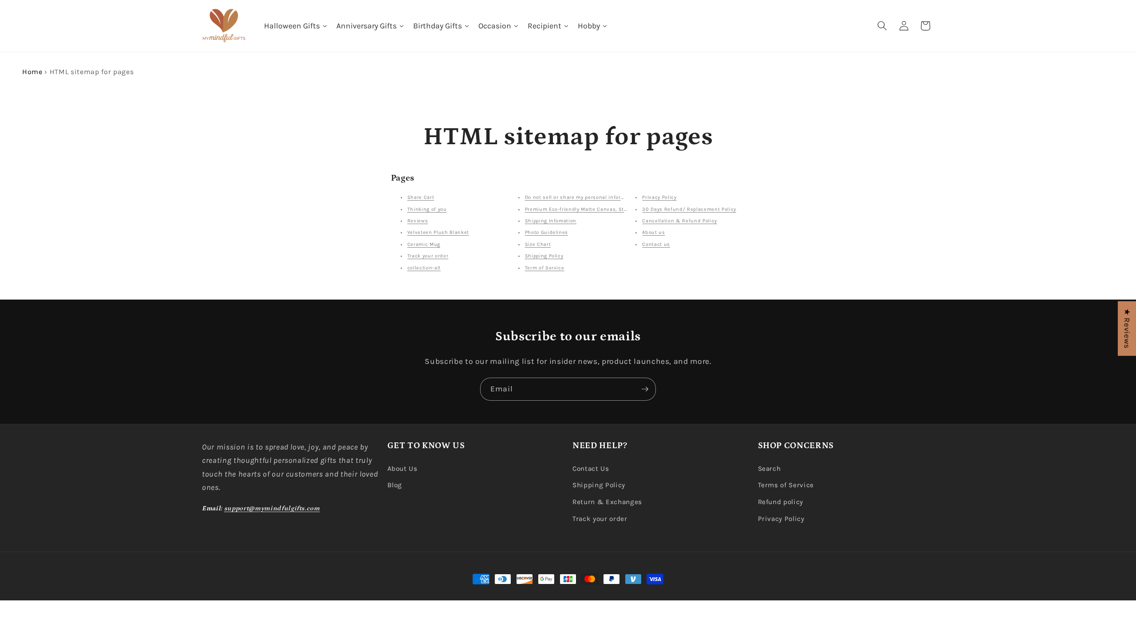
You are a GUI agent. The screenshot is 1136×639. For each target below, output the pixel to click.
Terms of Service (786, 485)
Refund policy (781, 502)
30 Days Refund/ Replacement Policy (689, 209)
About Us (402, 469)
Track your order (428, 256)
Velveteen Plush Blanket (438, 232)
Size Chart (538, 244)
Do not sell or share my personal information (582, 197)
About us (653, 232)
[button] (882, 25)
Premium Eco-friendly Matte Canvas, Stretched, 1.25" (591, 209)
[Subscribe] (644, 389)
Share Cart (420, 197)
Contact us (656, 244)
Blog (394, 485)
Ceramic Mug (423, 244)
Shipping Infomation (551, 221)
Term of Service (544, 268)
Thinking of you (427, 209)
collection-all (424, 268)
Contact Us (590, 469)
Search (769, 469)
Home (32, 71)
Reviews (417, 221)
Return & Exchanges (607, 502)
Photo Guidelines (546, 232)
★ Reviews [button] (1127, 328)
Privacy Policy (659, 197)
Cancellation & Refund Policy (679, 221)
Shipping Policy (544, 256)
